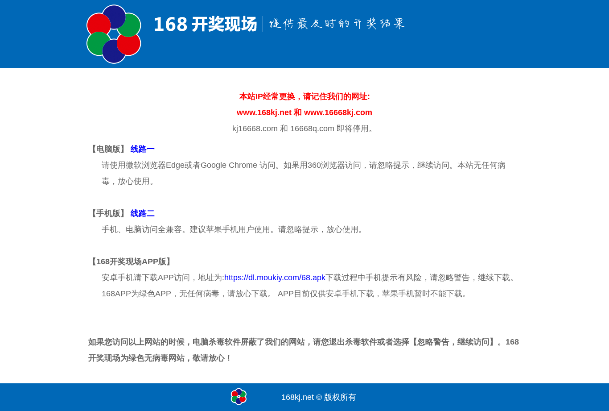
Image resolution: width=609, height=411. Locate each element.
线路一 (143, 149)
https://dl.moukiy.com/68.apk (274, 277)
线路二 (143, 213)
